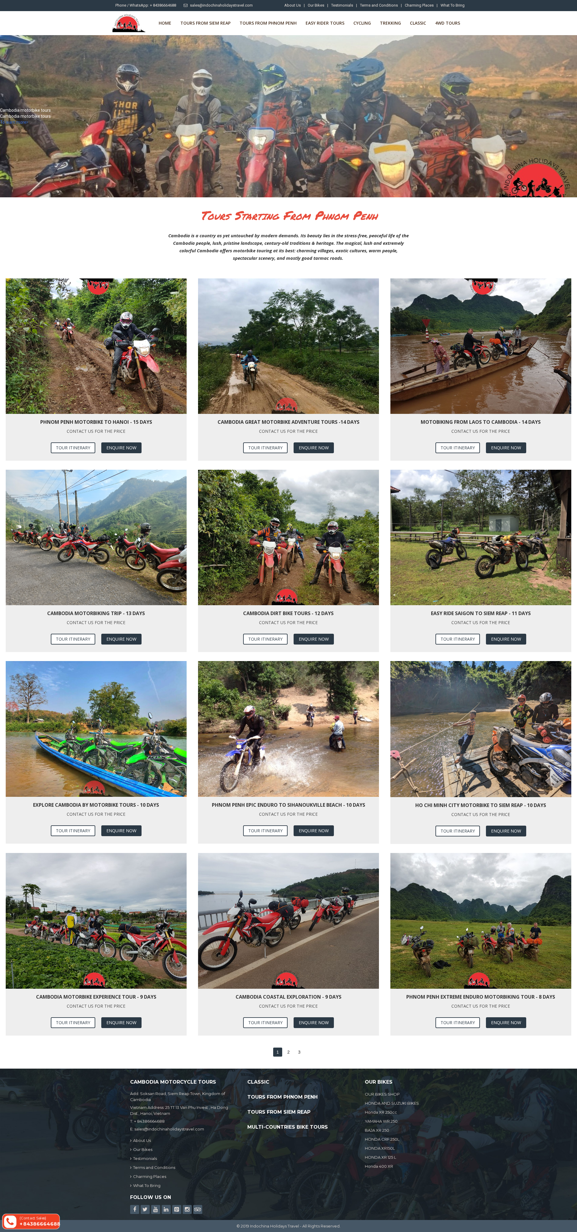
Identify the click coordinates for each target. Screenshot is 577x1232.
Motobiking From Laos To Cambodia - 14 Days (481, 422)
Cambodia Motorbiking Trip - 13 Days (96, 613)
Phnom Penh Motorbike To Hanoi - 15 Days (96, 422)
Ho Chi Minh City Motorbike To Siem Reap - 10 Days (480, 805)
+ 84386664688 (149, 1121)
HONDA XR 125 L (380, 1157)
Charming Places (419, 5)
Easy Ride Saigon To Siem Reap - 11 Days (481, 613)
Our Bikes (316, 5)
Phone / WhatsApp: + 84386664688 (145, 5)
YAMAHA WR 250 (381, 1121)
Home (165, 23)
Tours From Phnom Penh (268, 23)
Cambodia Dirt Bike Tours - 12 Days (288, 613)
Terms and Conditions (379, 5)
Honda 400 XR (379, 1166)
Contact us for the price (96, 431)
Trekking (390, 23)
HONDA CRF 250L (382, 1139)
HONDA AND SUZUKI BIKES (392, 1103)
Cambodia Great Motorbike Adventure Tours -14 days (288, 422)
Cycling (362, 23)
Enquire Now (121, 448)
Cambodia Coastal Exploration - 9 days (288, 997)
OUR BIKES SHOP (382, 1094)
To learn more (13, 122)
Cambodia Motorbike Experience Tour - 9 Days (96, 997)
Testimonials (342, 5)
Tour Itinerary (73, 448)
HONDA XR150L (380, 1148)
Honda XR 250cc (381, 1112)
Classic (418, 23)
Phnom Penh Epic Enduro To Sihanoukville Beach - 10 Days (288, 805)
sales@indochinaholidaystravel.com (221, 5)
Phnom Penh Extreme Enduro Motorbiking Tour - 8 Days (480, 997)
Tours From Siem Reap (205, 23)
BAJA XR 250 (377, 1130)
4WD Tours (447, 23)
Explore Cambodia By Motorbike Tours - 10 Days (96, 805)
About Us (292, 5)
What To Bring (453, 5)
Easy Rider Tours (325, 23)
